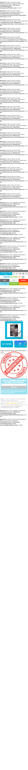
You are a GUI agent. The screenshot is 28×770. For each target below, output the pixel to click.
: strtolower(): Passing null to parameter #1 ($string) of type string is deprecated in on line (14, 367)
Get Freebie (7, 344)
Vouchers (23, 283)
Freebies (5, 283)
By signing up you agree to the (7, 389)
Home (4, 280)
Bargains (14, 283)
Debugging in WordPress (12, 403)
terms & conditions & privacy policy (19, 389)
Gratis (12, 277)
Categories (23, 280)
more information (10, 392)
